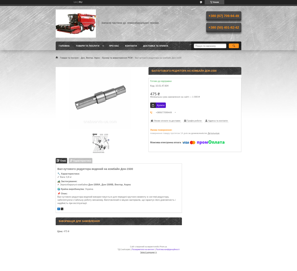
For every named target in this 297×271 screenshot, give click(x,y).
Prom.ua (163, 247)
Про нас (114, 46)
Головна (64, 46)
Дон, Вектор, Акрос (90, 58)
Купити (160, 105)
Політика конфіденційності (168, 249)
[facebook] (58, 209)
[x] (62, 209)
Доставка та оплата (155, 46)
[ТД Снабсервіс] (76, 23)
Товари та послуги (87, 46)
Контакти (131, 46)
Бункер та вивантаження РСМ (117, 58)
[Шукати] (234, 46)
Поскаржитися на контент (143, 249)
